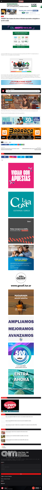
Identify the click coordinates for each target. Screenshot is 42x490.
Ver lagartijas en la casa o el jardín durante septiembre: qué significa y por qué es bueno (17, 435)
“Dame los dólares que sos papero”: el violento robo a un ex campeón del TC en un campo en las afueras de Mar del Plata (21, 424)
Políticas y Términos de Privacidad (5, 478)
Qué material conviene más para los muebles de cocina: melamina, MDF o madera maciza (17, 439)
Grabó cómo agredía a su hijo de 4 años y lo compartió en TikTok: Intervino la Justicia (17, 431)
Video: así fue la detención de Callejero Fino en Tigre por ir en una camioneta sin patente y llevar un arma (19, 416)
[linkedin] (29, 157)
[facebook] (5, 157)
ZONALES (5, 14)
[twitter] (21, 157)
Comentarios (4, 447)
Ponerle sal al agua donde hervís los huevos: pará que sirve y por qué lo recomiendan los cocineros (18, 420)
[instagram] (13, 157)
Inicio (2, 14)
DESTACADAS (5, 142)
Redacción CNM (4, 22)
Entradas (3, 446)
